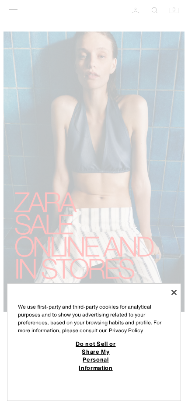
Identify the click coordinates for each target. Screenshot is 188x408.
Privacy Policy (126, 330)
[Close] (174, 292)
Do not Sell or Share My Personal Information (95, 355)
